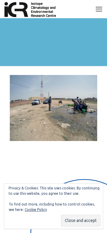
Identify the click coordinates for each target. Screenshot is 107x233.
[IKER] (30, 8)
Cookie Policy (36, 209)
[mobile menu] (99, 9)
